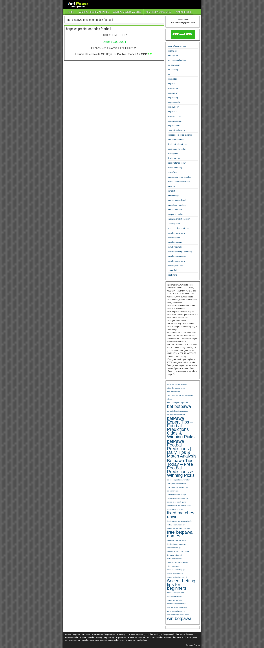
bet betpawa (179, 406)
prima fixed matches (177, 205)
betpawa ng (173, 88)
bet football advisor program (177, 411)
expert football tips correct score (179, 505)
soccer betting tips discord (177, 577)
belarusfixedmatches (177, 46)
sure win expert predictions (177, 607)
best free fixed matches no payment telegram (180, 397)
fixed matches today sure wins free (180, 521)
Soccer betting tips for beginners (181, 584)
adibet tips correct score (176, 388)
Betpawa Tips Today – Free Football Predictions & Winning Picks (181, 468)
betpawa (171, 83)
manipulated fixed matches (179, 177)
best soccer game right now (177, 403)
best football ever (173, 392)
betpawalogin (173, 107)
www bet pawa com (176, 233)
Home (71, 11)
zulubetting (172, 275)
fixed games (173, 153)
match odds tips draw (175, 559)
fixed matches (174, 158)
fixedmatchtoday (175, 167)
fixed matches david (180, 514)
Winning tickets (183, 11)
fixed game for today (177, 149)
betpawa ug (173, 97)
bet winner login (172, 491)
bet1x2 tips (172, 79)
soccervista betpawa (174, 596)
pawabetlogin (173, 195)
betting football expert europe (177, 487)
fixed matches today (177, 163)
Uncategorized (174, 223)
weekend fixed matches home (178, 615)
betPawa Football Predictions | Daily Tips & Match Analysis (181, 448)
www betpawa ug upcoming (180, 251)
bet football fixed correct (176, 415)
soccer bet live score (175, 573)
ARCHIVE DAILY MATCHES (158, 11)
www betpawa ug (175, 247)
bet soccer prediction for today (178, 480)
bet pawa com (174, 65)
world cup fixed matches (178, 228)
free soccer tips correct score (178, 551)
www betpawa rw (175, 242)
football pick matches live (176, 525)
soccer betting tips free (175, 593)
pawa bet (172, 186)
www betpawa (174, 237)
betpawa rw (173, 93)
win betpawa (179, 618)
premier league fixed (176, 200)
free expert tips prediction (176, 540)
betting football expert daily (177, 483)
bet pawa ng (173, 69)
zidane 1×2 (172, 270)
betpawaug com (175, 116)
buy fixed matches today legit (178, 498)
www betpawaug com (177, 256)
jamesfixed (172, 172)
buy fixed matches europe (176, 494)
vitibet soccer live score (176, 611)
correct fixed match (176, 130)
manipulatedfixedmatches (179, 181)
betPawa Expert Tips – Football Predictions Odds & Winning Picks (181, 427)
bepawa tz (172, 51)
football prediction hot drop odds (179, 528)
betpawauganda (174, 121)
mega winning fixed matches (177, 562)
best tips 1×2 (173, 55)
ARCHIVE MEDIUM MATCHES (127, 11)
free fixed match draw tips (176, 544)
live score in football (174, 555)
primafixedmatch (175, 209)
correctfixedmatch (175, 139)
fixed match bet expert (175, 509)
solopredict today (175, 214)
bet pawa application (177, 60)
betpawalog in (174, 102)
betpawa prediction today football (88, 29)
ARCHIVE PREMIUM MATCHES (94, 11)
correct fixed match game (176, 502)
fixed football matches (177, 144)
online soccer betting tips (176, 570)
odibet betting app (173, 566)
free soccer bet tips (174, 548)
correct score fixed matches (180, 135)
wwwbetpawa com (175, 265)
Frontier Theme (193, 645)
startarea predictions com (179, 219)
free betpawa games (180, 534)
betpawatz (172, 111)
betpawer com (174, 125)
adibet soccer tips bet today (177, 384)
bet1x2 (171, 74)
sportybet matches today (176, 604)
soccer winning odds (174, 600)
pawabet (171, 191)
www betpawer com (176, 261)
